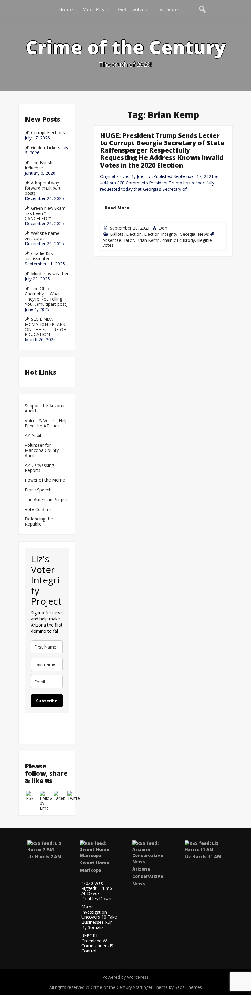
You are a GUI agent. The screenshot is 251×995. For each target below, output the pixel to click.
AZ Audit (33, 435)
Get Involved (133, 9)
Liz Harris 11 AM (203, 857)
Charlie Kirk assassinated (39, 256)
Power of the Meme (45, 480)
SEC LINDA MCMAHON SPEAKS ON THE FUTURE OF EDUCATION (45, 326)
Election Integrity (160, 234)
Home (65, 9)
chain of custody (178, 240)
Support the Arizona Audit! (44, 408)
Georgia (187, 234)
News (203, 234)
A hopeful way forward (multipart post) (43, 188)
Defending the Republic (39, 521)
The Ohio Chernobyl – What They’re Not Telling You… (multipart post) (46, 296)
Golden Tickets (45, 147)
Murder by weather (50, 273)
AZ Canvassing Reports (39, 468)
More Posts (95, 9)
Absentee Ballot (118, 240)
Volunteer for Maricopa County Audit (42, 450)
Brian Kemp (148, 240)
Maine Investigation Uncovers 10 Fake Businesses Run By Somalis (99, 917)
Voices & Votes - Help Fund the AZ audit (46, 423)
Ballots (117, 234)
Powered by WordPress (125, 977)
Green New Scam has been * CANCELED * (45, 213)
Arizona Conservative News (147, 876)
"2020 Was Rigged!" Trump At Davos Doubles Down (96, 891)
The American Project (46, 499)
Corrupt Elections (48, 132)
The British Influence (38, 165)
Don (163, 228)
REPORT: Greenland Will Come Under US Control (97, 943)
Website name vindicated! (42, 236)
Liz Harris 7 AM (44, 857)
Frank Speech (38, 490)
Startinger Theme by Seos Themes (167, 987)
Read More (117, 207)
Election (134, 234)
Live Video (169, 9)
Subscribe (47, 701)
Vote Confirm (38, 509)
